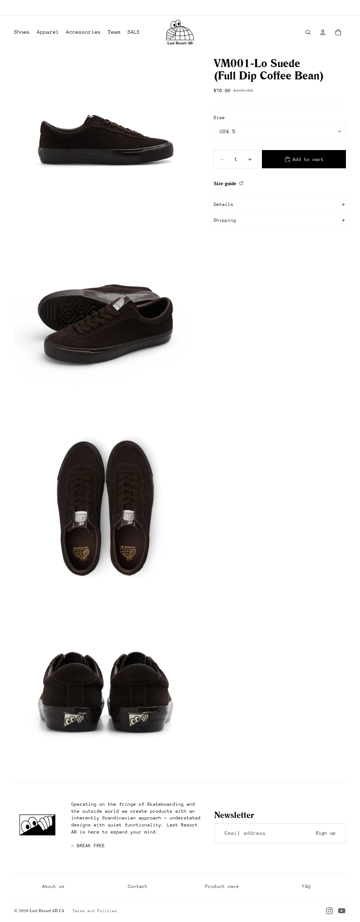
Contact (138, 886)
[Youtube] (342, 911)
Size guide (226, 183)
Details (223, 204)
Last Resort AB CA (47, 910)
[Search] (308, 32)
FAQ (306, 886)
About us (53, 886)
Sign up (326, 833)
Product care (222, 886)
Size (219, 117)
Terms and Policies (95, 911)
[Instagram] (329, 911)
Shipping (225, 220)
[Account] (322, 32)
